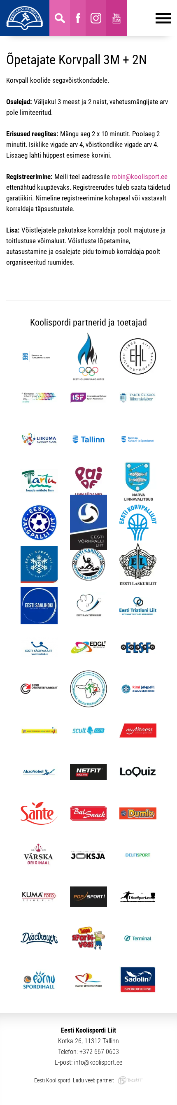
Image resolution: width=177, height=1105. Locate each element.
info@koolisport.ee (98, 1062)
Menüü (149, 18)
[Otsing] (59, 18)
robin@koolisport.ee (140, 176)
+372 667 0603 (99, 1052)
